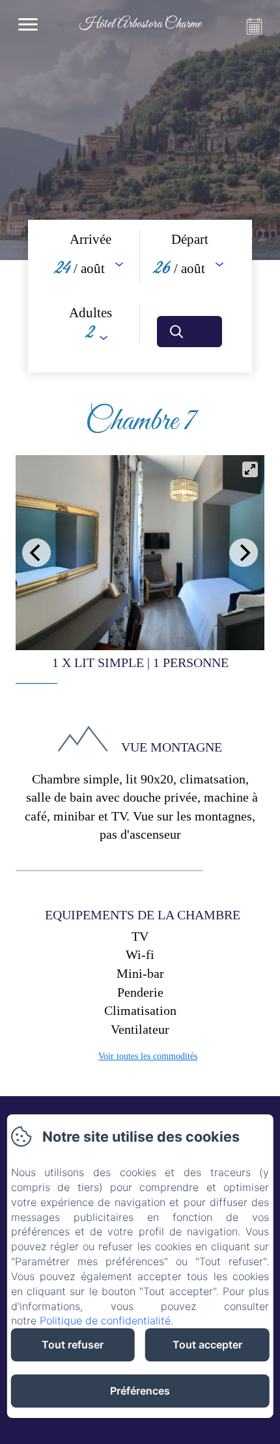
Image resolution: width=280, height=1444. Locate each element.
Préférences (140, 1390)
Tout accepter (207, 1344)
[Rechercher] (189, 331)
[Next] (243, 552)
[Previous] (36, 552)
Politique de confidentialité (105, 1320)
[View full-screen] (250, 469)
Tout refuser (73, 1344)
